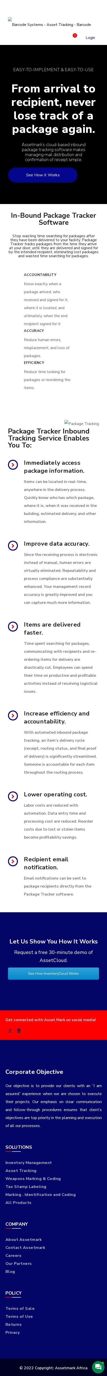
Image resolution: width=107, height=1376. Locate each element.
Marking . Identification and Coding (40, 1194)
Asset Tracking (21, 1170)
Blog (10, 1271)
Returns (13, 1324)
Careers (13, 1255)
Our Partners (18, 1263)
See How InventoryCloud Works (53, 973)
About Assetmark (23, 1239)
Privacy (12, 1332)
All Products (18, 1202)
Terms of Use (19, 1316)
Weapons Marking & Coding (33, 1178)
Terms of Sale (20, 1308)
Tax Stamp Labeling (26, 1186)
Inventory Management (28, 1162)
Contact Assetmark (25, 1247)
